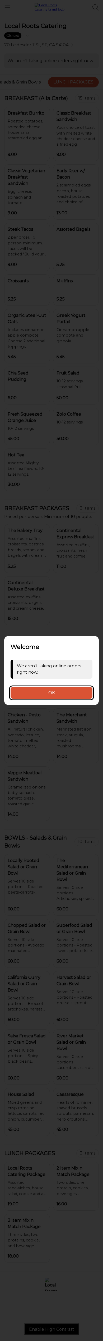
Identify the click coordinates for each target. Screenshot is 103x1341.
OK (51, 692)
